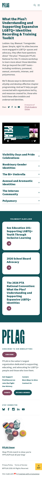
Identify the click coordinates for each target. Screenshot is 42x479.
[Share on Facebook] (12, 107)
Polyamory (9, 201)
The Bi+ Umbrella (13, 174)
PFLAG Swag (8, 447)
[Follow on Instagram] (13, 409)
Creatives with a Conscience (28, 474)
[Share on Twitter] (8, 107)
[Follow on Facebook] (8, 409)
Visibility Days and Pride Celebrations (18, 156)
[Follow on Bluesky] (3, 409)
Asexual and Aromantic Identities (17, 182)
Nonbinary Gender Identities (14, 166)
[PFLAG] (5, 5)
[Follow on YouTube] (23, 409)
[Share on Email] (18, 107)
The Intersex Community (10, 192)
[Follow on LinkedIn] (18, 409)
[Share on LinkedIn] (15, 107)
